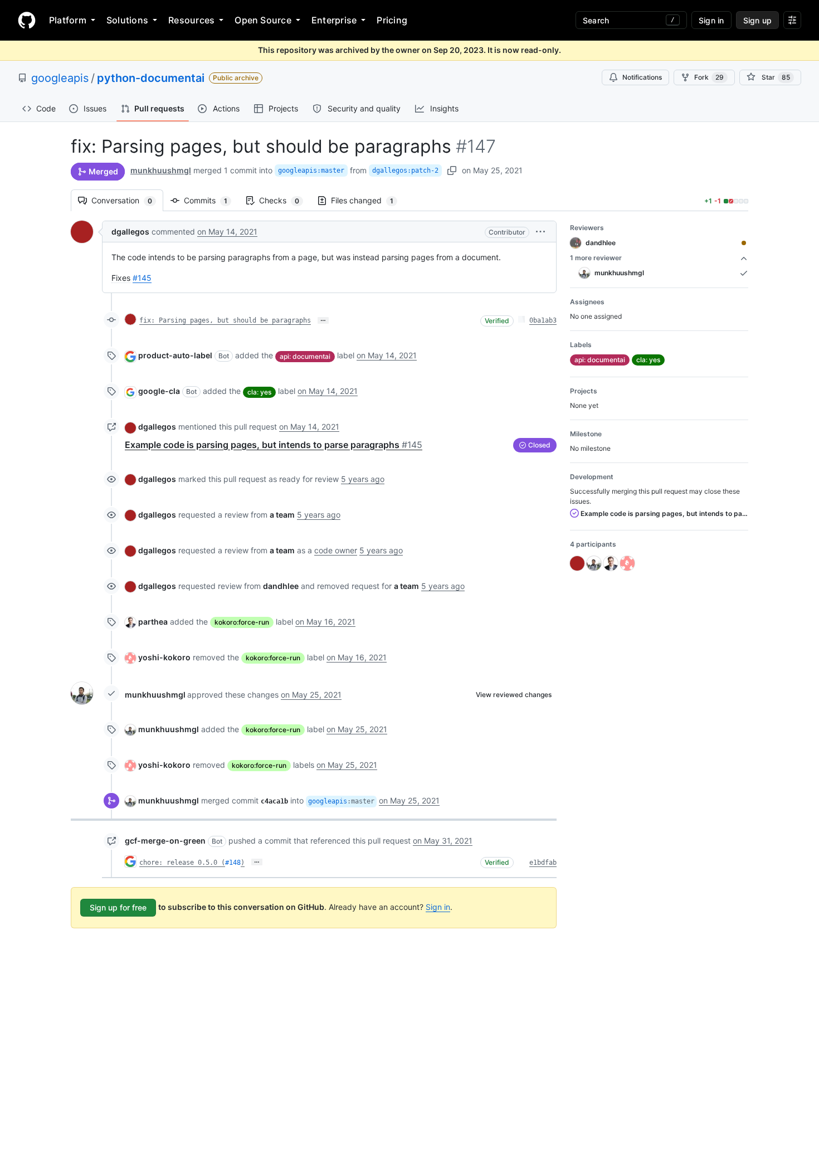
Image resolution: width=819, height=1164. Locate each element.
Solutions (127, 20)
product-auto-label (175, 355)
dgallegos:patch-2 (405, 170)
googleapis (60, 78)
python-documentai (150, 78)
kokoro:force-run (241, 622)
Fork (709, 77)
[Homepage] (27, 20)
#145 (142, 278)
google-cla (159, 391)
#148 (233, 862)
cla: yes (259, 392)
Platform (67, 20)
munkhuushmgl (160, 170)
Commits (211, 200)
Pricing (392, 20)
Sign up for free (118, 907)
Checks (284, 200)
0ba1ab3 (543, 320)
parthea (153, 621)
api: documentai (305, 356)
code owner (335, 550)
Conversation (127, 200)
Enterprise (334, 20)
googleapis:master (311, 170)
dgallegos (130, 231)
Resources (191, 20)
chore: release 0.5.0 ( (182, 862)
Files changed (367, 200)
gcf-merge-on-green (165, 840)
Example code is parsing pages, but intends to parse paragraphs (273, 444)
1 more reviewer (596, 258)
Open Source (263, 20)
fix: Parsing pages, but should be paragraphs (225, 320)
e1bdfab (543, 862)
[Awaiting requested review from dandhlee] (743, 243)
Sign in (438, 907)
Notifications (642, 77)
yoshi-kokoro (164, 657)
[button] (540, 231)
